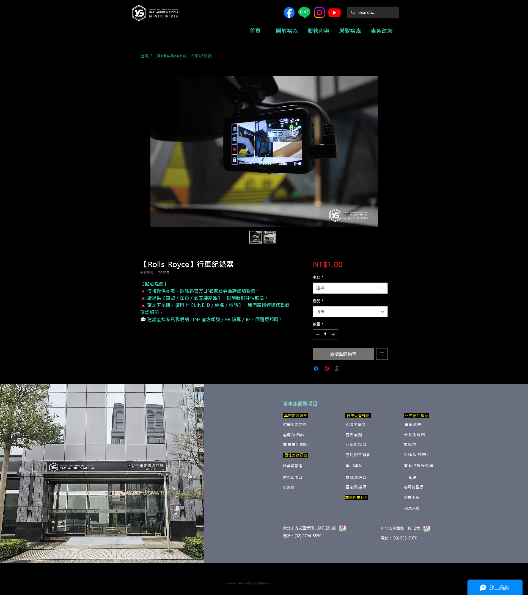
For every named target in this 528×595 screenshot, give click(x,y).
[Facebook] (289, 12)
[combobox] (350, 288)
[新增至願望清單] (382, 354)
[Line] (304, 12)
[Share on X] (347, 368)
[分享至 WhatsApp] (337, 368)
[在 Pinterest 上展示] (326, 368)
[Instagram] (319, 12)
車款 (318, 277)
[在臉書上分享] (316, 368)
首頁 (144, 56)
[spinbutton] (325, 334)
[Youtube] (334, 12)
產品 (318, 301)
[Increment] (333, 334)
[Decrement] (317, 334)
